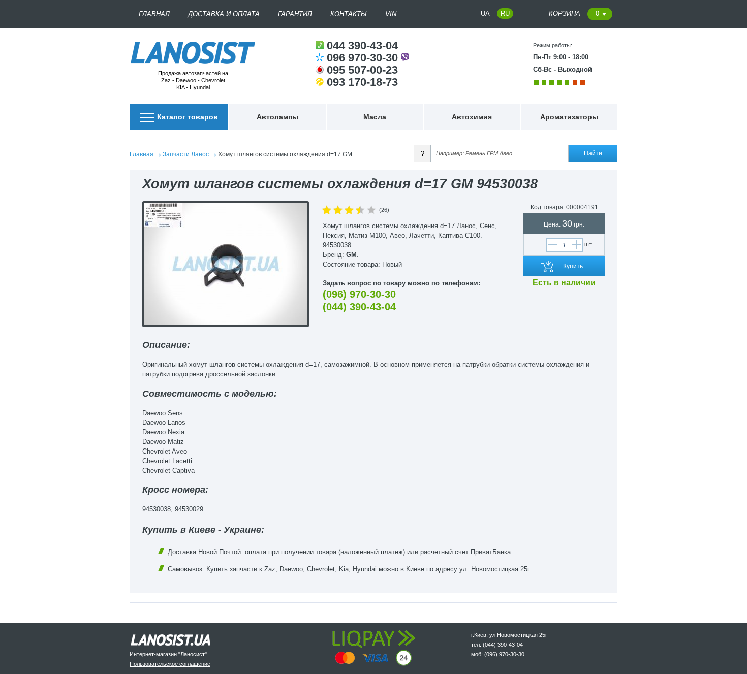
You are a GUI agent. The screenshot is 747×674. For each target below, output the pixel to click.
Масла (374, 117)
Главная (154, 14)
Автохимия (472, 117)
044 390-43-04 (362, 45)
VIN (390, 14)
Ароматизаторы (569, 117)
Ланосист (192, 654)
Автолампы (277, 117)
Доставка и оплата (224, 14)
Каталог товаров (187, 117)
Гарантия (295, 14)
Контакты (348, 14)
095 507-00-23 (362, 69)
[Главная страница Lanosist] (193, 61)
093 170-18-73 (362, 82)
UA (485, 13)
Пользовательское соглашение (170, 664)
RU (505, 13)
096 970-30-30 (364, 57)
